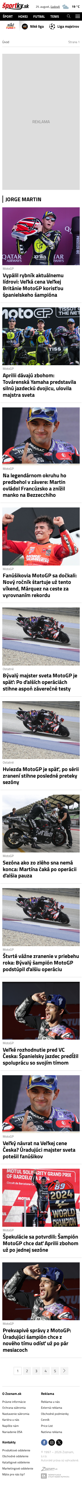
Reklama (47, 1393)
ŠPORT (8, 16)
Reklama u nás (50, 1401)
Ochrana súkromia (14, 1407)
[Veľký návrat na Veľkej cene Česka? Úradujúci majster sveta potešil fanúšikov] (41, 1104)
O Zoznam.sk (11, 1393)
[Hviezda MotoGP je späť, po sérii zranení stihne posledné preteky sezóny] (41, 730)
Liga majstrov (68, 26)
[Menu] (77, 16)
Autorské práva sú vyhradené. (60, 1460)
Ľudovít (55, 6)
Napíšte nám (10, 1425)
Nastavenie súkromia (15, 1413)
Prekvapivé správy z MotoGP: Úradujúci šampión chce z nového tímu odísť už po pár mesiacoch (37, 1340)
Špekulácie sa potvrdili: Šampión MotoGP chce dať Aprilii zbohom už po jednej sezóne (40, 1243)
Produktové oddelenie (16, 1450)
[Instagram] (52, 1443)
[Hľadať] (68, 16)
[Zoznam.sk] (49, 1469)
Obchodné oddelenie (15, 1456)
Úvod (5, 41)
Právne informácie (14, 1401)
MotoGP (8, 268)
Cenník (45, 1419)
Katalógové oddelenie (16, 1462)
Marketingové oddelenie (17, 1468)
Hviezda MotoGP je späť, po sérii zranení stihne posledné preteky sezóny (41, 775)
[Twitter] (59, 1443)
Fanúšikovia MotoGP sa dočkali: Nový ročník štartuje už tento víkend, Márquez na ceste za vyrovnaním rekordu (40, 585)
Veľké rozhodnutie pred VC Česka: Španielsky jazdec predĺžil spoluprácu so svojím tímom (40, 1056)
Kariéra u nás (10, 1419)
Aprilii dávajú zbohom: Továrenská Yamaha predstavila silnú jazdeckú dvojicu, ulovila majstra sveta (39, 385)
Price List (47, 1425)
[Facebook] (44, 1443)
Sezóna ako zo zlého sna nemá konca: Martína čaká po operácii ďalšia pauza (40, 869)
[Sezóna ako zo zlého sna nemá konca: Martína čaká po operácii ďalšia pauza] (41, 823)
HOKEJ (23, 16)
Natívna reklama (51, 1432)
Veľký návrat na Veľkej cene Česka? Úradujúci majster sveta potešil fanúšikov (39, 1149)
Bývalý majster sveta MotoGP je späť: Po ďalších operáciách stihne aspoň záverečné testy (40, 682)
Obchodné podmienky (55, 1413)
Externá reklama (51, 1407)
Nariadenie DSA (12, 1432)
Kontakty (9, 1442)
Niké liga (37, 26)
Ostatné (8, 668)
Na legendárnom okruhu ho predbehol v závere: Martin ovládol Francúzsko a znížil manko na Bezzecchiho (34, 485)
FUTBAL (39, 16)
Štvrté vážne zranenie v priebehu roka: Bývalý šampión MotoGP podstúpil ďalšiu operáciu (41, 962)
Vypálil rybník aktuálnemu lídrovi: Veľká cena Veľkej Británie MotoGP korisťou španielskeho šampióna (33, 285)
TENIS (54, 16)
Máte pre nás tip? (13, 1474)
